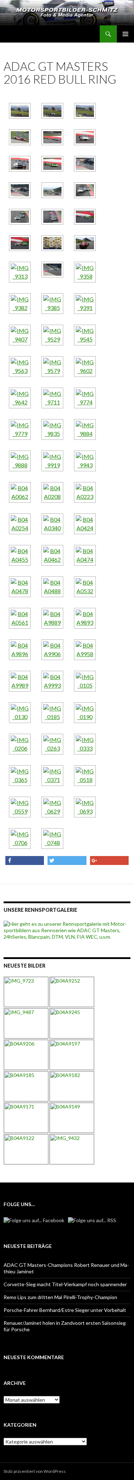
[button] (24, 860)
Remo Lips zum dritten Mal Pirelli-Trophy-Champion (60, 1297)
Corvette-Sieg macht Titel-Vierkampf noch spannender (65, 1284)
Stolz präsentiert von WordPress (35, 1471)
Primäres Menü (125, 34)
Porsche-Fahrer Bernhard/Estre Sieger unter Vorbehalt (65, 1310)
